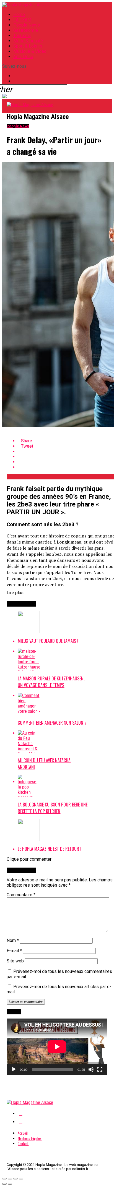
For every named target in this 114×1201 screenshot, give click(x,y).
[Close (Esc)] (4, 1178)
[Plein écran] (100, 1069)
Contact (23, 1143)
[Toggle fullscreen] (15, 1178)
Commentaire (21, 894)
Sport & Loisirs (27, 46)
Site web (15, 961)
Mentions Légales (30, 1138)
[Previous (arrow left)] (4, 1184)
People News (26, 25)
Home (19, 14)
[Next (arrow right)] (10, 1184)
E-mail (14, 950)
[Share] (10, 1178)
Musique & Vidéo (29, 51)
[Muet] (91, 1069)
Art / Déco (23, 56)
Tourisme (22, 35)
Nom (13, 940)
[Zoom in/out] (21, 1178)
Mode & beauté (28, 40)
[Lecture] (14, 1069)
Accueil (23, 1133)
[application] (57, 1047)
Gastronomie (25, 30)
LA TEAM (22, 19)
